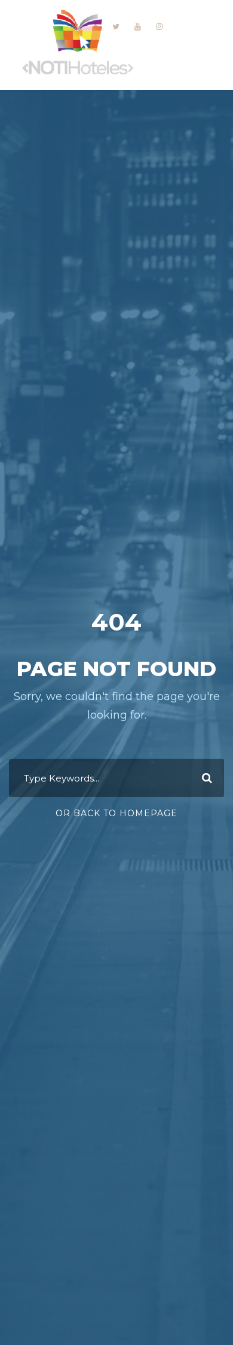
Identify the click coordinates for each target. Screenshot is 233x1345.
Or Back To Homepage (116, 813)
